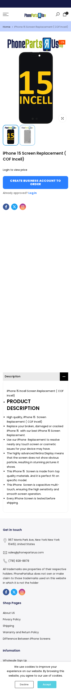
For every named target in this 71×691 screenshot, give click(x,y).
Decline (24, 684)
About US (9, 613)
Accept (47, 684)
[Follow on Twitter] (14, 207)
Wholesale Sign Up (15, 660)
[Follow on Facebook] (6, 207)
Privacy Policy (12, 619)
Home (6, 27)
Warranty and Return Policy (21, 632)
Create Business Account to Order (35, 182)
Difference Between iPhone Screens (26, 639)
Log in (32, 193)
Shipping (8, 626)
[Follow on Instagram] (23, 207)
